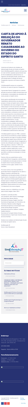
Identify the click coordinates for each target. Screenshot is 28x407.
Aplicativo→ (24, 4)
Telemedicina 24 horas (9, 274)
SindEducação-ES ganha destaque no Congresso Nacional (13, 300)
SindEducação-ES (7, 60)
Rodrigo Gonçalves (22, 399)
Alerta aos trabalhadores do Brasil (12, 307)
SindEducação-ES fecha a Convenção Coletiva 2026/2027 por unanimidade (13, 293)
